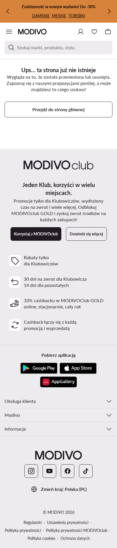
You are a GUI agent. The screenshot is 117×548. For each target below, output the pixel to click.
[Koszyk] (108, 31)
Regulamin (33, 522)
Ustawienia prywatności (67, 522)
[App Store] (78, 368)
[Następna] (109, 11)
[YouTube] (49, 471)
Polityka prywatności (23, 530)
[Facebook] (67, 471)
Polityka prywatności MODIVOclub (76, 530)
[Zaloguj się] (80, 31)
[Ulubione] (94, 31)
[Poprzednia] (8, 11)
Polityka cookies (41, 538)
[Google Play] (38, 368)
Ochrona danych (75, 538)
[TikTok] (86, 471)
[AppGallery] (58, 382)
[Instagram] (31, 471)
